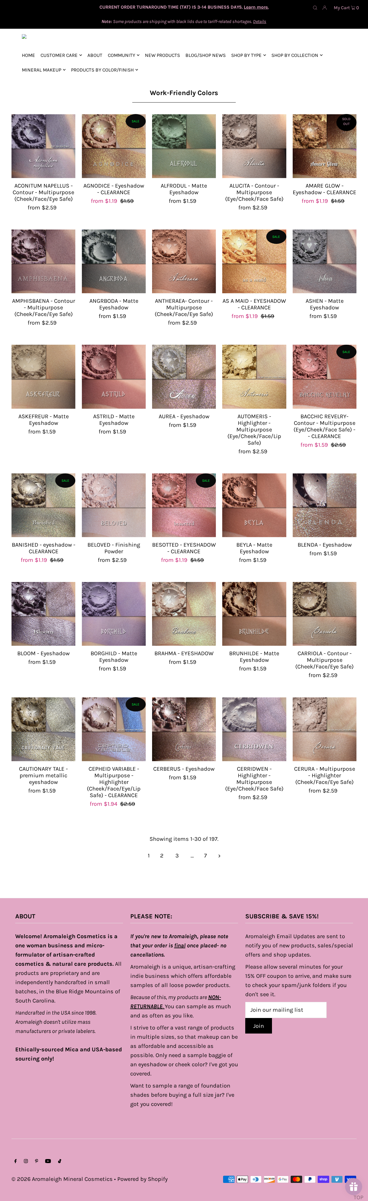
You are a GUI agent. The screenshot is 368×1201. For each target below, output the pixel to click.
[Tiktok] (59, 1161)
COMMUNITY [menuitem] (121, 55)
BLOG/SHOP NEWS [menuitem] (205, 55)
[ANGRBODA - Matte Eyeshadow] (113, 261)
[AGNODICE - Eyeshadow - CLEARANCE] (113, 146)
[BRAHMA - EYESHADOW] (184, 614)
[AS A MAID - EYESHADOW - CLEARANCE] (254, 261)
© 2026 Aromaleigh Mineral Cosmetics (62, 1179)
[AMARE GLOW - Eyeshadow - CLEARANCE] (324, 146)
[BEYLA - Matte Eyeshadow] (254, 505)
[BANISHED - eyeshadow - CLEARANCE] (43, 505)
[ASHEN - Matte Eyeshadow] (324, 261)
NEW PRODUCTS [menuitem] (162, 55)
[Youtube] (48, 1161)
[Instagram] (26, 1161)
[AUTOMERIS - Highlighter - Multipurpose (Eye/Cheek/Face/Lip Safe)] (254, 376)
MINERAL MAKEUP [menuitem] (41, 70)
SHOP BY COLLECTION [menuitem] (294, 55)
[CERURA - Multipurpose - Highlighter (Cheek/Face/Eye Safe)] (324, 729)
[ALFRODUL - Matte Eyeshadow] (184, 146)
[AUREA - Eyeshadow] (184, 376)
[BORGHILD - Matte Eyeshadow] (113, 614)
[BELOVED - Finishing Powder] (113, 505)
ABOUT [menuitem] (94, 55)
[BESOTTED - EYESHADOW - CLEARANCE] (184, 505)
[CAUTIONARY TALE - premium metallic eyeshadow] (43, 729)
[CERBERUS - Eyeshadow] (184, 729)
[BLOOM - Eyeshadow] (43, 614)
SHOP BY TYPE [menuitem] (246, 55)
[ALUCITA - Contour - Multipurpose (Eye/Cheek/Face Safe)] (254, 146)
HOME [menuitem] (28, 55)
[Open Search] (315, 7)
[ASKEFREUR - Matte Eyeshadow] (43, 376)
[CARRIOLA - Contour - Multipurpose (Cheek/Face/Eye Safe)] (324, 614)
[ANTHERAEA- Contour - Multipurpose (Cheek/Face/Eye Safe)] (184, 261)
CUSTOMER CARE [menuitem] (59, 55)
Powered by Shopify (142, 1179)
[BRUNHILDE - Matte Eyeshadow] (254, 614)
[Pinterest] (36, 1161)
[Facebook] (15, 1161)
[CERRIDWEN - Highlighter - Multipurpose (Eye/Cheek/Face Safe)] (254, 729)
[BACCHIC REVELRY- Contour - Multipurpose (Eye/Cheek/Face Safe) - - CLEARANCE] (324, 376)
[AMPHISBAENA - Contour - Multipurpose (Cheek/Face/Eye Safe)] (43, 261)
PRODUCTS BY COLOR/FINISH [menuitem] (102, 70)
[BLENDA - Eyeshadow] (324, 505)
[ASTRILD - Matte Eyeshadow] (113, 376)
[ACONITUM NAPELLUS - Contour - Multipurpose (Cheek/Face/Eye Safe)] (43, 146)
